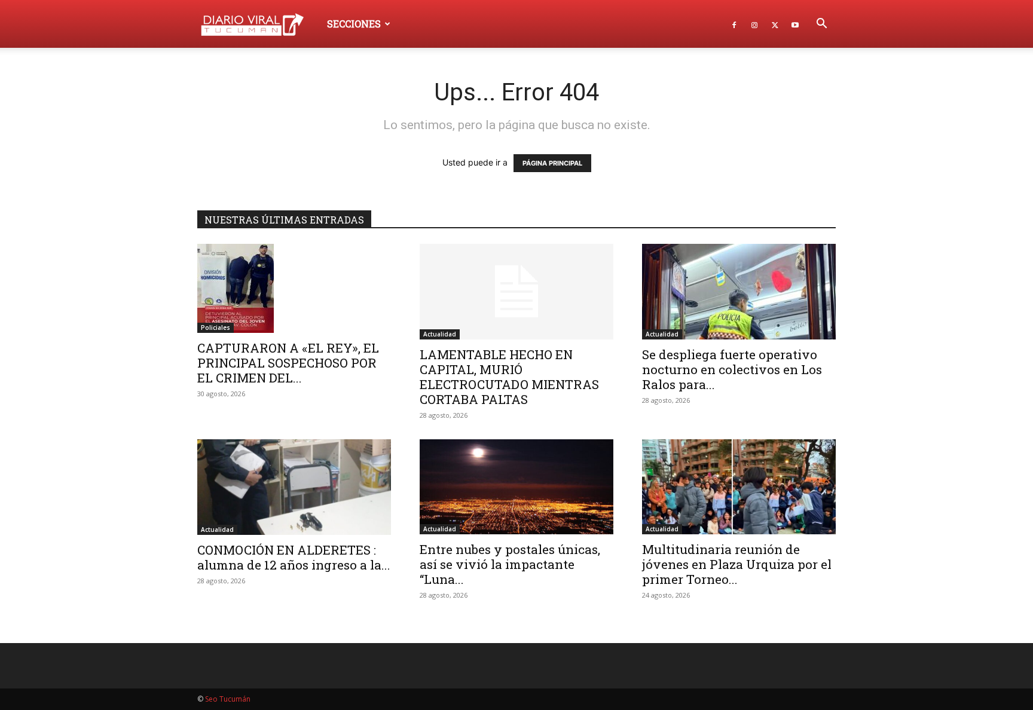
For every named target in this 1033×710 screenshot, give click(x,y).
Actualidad (439, 334)
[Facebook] (734, 24)
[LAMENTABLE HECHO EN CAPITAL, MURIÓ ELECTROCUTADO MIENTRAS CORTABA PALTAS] (516, 291)
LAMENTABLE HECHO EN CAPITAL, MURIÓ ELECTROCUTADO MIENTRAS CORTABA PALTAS (509, 377)
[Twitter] (775, 24)
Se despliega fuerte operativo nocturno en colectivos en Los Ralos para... (732, 369)
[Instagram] (754, 24)
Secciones (354, 23)
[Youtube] (795, 24)
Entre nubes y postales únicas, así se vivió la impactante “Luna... (510, 564)
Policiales (215, 327)
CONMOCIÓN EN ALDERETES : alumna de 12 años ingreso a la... (293, 557)
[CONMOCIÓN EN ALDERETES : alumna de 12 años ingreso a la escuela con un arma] (294, 487)
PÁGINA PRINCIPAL (552, 163)
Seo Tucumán (227, 699)
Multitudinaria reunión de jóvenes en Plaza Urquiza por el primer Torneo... (737, 564)
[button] (821, 24)
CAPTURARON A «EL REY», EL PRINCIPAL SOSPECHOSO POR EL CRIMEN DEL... (288, 362)
